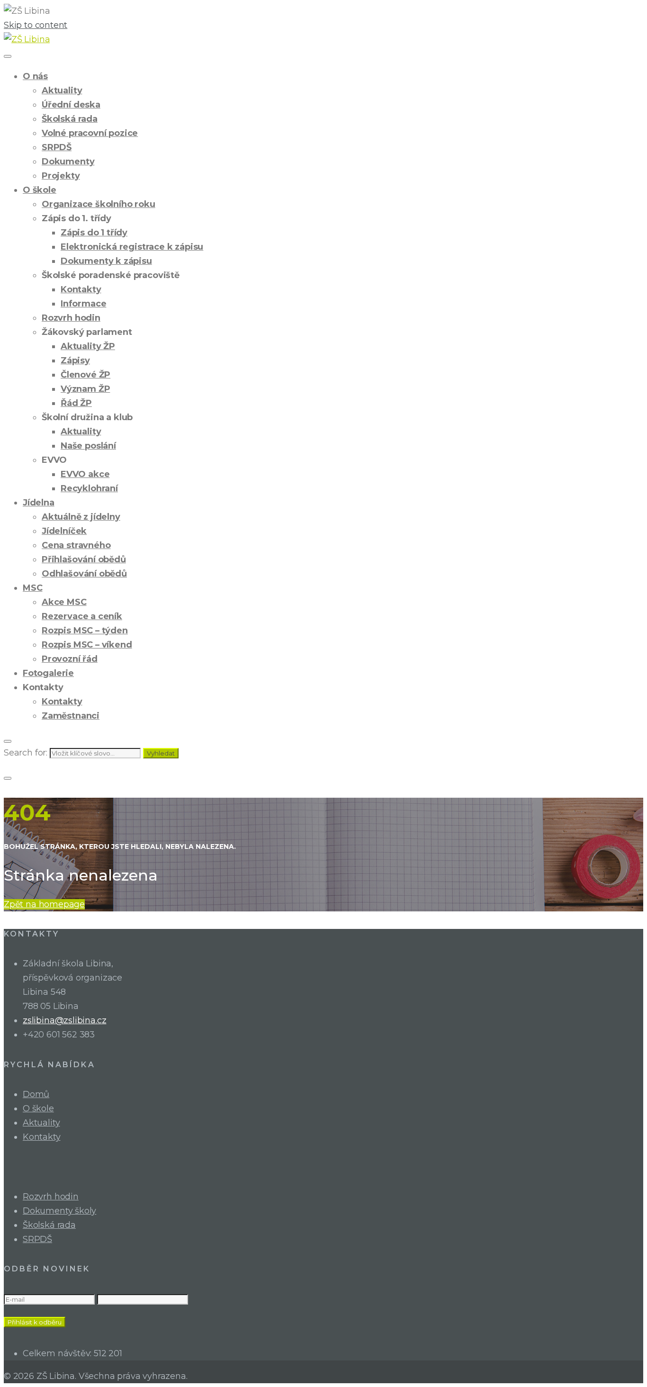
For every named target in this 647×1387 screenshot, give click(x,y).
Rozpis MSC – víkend (87, 644)
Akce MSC (64, 602)
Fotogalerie (48, 673)
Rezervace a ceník (82, 616)
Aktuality (62, 90)
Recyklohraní (89, 488)
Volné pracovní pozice (90, 133)
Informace (83, 303)
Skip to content (35, 25)
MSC (32, 588)
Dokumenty (68, 161)
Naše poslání (88, 446)
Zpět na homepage (44, 904)
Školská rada (70, 119)
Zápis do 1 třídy (94, 232)
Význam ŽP (85, 389)
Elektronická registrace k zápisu (132, 247)
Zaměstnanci (70, 716)
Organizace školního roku (98, 204)
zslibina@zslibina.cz (64, 1020)
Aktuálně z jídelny (81, 517)
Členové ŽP (85, 374)
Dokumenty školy (59, 1211)
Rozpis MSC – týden (85, 630)
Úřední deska (71, 104)
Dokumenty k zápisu (106, 261)
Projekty (61, 176)
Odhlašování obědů (84, 573)
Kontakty (81, 289)
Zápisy (75, 360)
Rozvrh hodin (71, 318)
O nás (35, 76)
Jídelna (38, 502)
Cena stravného (76, 545)
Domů (36, 1094)
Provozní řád (70, 659)
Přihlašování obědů (84, 559)
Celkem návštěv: (58, 1353)
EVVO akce (85, 474)
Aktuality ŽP (88, 346)
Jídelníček (64, 531)
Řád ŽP (76, 403)
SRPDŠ (57, 147)
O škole (39, 190)
